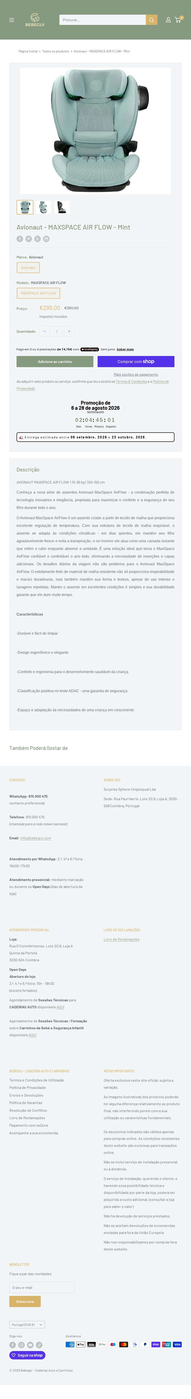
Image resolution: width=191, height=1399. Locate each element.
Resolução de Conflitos (28, 1110)
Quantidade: (27, 331)
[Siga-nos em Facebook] (12, 1345)
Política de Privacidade (27, 1087)
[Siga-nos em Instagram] (21, 1345)
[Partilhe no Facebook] (20, 238)
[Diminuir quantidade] (44, 331)
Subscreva (25, 1301)
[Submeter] (151, 20)
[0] (178, 20)
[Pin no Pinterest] (28, 238)
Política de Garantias (25, 1102)
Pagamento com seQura (28, 1125)
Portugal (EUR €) (23, 1325)
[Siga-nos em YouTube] (30, 1345)
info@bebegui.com (35, 838)
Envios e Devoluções (26, 1095)
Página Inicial (28, 51)
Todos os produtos (55, 51)
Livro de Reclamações (122, 939)
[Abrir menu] (11, 20)
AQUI (60, 1007)
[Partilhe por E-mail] (46, 238)
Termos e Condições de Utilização (36, 1080)
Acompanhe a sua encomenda (33, 1133)
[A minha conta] (168, 19)
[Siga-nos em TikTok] (39, 1345)
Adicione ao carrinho (55, 361)
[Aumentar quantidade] (69, 331)
